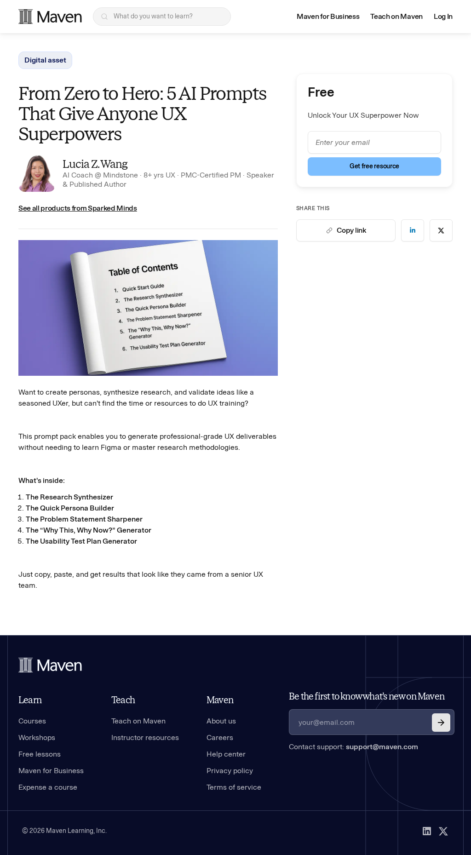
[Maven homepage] (50, 16)
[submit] (441, 722)
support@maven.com (382, 746)
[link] (412, 230)
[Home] (50, 665)
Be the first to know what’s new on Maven (366, 696)
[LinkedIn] (426, 831)
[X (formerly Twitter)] (443, 831)
